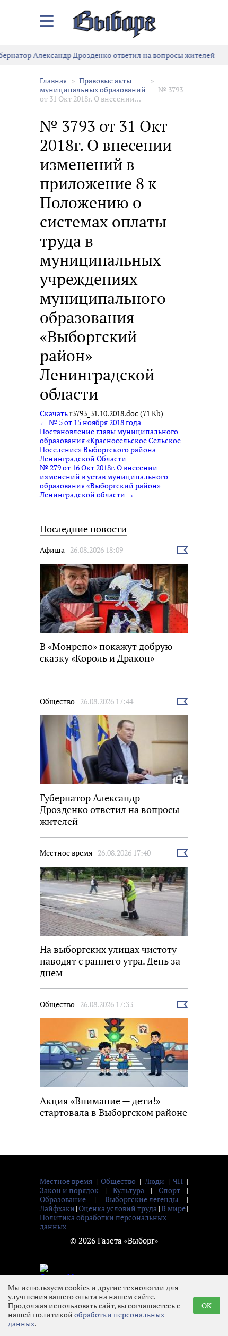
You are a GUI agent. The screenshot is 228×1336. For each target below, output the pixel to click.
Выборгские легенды (141, 1199)
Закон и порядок (69, 1190)
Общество (57, 701)
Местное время (66, 852)
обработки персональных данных (86, 1319)
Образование (63, 1199)
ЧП (178, 1181)
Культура (128, 1190)
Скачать (54, 413)
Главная (53, 80)
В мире (173, 1208)
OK (206, 1305)
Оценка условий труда (117, 1208)
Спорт (169, 1190)
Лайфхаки (57, 1208)
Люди (154, 1181)
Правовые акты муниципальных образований (93, 85)
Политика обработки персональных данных (103, 1221)
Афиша (52, 549)
